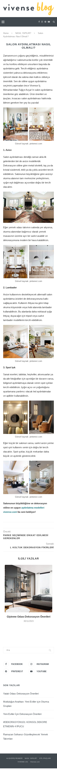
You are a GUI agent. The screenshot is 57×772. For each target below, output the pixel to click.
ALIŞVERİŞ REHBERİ (14, 758)
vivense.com (10, 512)
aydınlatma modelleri (32, 507)
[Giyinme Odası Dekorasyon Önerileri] (28, 588)
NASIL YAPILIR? (23, 33)
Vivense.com (35, 762)
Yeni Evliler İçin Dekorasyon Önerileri (22, 714)
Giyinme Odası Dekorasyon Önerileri (28, 616)
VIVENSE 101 (23, 762)
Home (6, 33)
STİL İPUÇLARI (45, 758)
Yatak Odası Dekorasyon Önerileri (21, 693)
